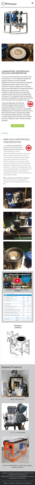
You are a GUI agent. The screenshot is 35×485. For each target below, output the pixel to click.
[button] (32, 3)
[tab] (17, 362)
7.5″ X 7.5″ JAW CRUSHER (17, 432)
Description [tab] (5, 133)
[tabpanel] (17, 248)
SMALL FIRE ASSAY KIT (17, 399)
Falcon (22, 167)
